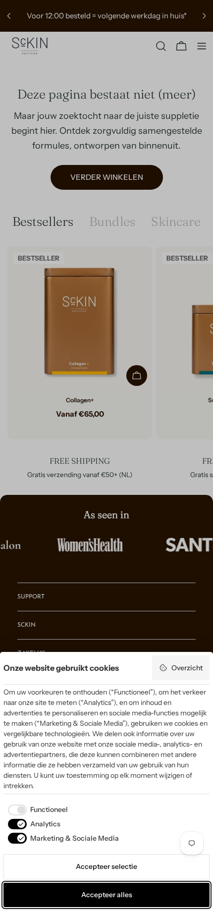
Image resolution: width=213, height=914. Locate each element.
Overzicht (187, 667)
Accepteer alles (106, 894)
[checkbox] (35, 810)
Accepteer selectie (106, 866)
